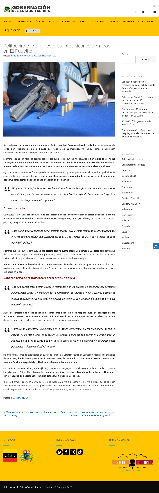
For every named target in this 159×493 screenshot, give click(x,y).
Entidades (68, 21)
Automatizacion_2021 (46, 55)
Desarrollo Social (130, 176)
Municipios (127, 215)
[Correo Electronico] (137, 11)
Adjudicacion (14, 30)
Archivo (100, 21)
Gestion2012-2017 (22, 398)
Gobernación (23, 21)
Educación (127, 187)
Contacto (32, 30)
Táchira (39, 21)
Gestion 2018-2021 (131, 198)
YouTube (128, 21)
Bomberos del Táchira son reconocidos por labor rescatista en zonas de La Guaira (137, 112)
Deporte (126, 170)
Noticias (53, 21)
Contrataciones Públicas (133, 165)
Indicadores (145, 21)
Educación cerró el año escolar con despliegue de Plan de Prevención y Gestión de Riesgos (138, 133)
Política (125, 220)
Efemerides (127, 192)
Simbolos (126, 237)
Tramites (114, 21)
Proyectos (85, 21)
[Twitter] (143, 11)
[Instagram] (154, 11)
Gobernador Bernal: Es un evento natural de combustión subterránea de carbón (138, 100)
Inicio (7, 21)
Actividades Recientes (132, 159)
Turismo (126, 248)
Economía (126, 181)
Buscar (125, 54)
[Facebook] (149, 11)
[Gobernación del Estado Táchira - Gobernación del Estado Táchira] (26, 9)
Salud (124, 232)
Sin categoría (128, 243)
